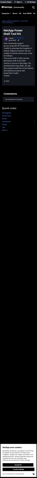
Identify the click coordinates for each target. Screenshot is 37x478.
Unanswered (18, 121)
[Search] (33, 7)
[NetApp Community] (13, 7)
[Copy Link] (18, 40)
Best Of (4, 130)
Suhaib (11, 38)
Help (3, 127)
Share (6, 81)
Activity (4, 119)
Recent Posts (6, 116)
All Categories (6, 113)
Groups (4, 124)
